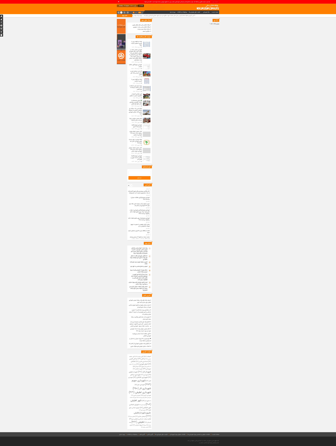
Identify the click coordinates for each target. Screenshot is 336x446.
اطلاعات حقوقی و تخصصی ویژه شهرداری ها (199, 434)
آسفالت (147, 356)
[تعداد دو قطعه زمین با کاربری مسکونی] (139, 81)
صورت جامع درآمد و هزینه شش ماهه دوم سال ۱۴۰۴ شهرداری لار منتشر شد (139, 204)
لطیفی (137, 422)
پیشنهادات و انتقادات (182, 12)
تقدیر (146, 366)
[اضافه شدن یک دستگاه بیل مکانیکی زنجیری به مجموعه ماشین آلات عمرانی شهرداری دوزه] (139, 112)
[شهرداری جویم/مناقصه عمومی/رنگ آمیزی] (139, 127)
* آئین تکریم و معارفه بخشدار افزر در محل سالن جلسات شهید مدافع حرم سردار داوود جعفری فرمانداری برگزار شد (205, 15)
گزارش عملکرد (144, 427)
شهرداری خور (140, 385)
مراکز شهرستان (206, 12)
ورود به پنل (172, 12)
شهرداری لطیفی (140, 392)
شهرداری (144, 375)
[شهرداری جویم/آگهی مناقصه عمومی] (139, 66)
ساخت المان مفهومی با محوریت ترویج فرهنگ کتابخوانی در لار (140, 225)
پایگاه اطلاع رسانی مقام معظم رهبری (141, 25)
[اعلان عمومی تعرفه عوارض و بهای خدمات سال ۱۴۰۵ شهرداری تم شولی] (139, 134)
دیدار (136, 366)
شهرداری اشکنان (140, 377)
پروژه (144, 425)
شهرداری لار (142, 388)
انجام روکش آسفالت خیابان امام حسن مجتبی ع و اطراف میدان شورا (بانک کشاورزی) (138, 288)
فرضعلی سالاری (140, 416)
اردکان (141, 359)
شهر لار (145, 401)
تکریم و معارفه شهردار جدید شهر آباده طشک (138, 263)
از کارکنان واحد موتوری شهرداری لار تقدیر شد (139, 343)
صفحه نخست (215, 12)
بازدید (134, 364)
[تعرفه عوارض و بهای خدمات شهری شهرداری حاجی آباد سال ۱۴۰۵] (139, 142)
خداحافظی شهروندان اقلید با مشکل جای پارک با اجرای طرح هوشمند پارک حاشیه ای (138, 257)
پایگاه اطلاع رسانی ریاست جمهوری (141, 27)
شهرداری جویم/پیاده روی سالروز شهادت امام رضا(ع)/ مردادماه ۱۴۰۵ (139, 219)
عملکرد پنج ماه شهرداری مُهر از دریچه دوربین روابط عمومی (138, 271)
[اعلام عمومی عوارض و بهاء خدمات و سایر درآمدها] (139, 120)
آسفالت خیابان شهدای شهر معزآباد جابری (140, 346)
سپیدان (147, 369)
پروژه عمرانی (137, 425)
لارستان (148, 422)
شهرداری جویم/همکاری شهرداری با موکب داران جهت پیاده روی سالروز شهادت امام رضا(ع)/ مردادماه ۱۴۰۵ (140, 212)
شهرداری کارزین (146, 395)
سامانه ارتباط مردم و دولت (143, 29)
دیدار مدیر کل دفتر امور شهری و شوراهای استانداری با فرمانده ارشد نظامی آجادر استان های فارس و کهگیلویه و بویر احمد (139, 277)
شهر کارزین (142, 405)
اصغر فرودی (142, 364)
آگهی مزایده (139, 356)
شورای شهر (142, 410)
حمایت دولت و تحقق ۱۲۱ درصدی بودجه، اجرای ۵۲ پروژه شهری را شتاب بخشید (140, 238)
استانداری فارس (142, 361)
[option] (139, 191)
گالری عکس (150, 434)
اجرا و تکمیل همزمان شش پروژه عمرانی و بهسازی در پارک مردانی (138, 283)
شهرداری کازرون (135, 395)
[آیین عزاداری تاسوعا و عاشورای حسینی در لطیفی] (139, 96)
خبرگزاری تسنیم (146, 31)
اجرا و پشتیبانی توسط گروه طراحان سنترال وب (209, 443)
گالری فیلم (142, 434)
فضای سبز (131, 416)
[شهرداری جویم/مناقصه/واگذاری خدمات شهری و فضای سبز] (139, 158)
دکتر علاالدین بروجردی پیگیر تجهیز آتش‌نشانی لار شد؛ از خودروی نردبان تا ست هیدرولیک (139, 192)
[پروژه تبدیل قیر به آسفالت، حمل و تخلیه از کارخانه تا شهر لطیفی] (139, 89)
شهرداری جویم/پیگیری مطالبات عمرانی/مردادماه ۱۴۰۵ (140, 198)
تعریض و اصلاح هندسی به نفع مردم (138, 266)
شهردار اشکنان (137, 369)
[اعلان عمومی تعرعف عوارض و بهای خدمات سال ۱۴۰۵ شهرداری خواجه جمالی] (139, 151)
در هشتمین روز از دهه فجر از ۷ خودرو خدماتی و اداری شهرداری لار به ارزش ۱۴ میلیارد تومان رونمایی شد (140, 312)
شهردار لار (144, 371)
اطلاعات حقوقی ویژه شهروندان (177, 434)
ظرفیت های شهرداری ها (194, 12)
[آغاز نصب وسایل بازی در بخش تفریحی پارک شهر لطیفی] (139, 74)
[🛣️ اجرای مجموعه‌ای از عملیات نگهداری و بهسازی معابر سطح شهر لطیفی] (139, 103)
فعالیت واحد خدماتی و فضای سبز (140, 419)
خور (141, 366)
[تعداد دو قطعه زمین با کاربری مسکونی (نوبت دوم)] (139, 44)
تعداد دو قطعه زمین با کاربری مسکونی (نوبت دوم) (138, 231)
